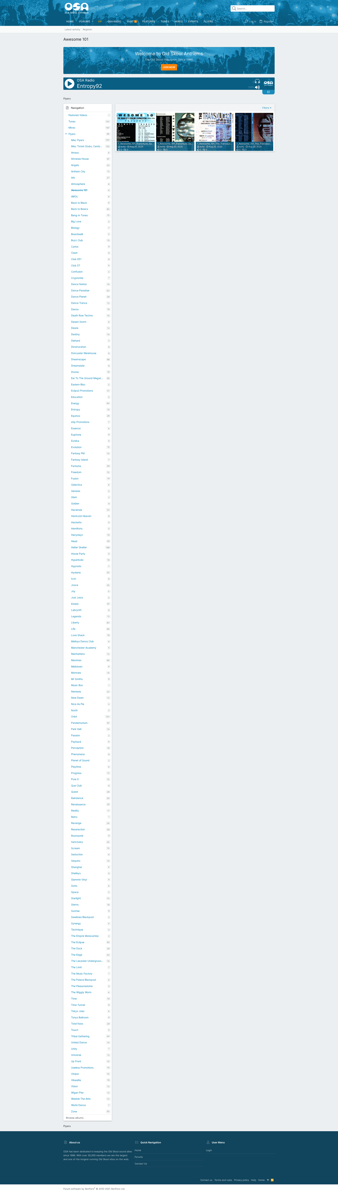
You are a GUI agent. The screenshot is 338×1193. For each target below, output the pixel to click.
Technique (77, 929)
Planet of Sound (80, 760)
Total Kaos (77, 1023)
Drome (75, 371)
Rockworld (77, 835)
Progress (76, 773)
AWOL (74, 196)
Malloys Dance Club (82, 641)
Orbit (74, 716)
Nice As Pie (77, 703)
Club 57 (75, 265)
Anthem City (78, 171)
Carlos (74, 246)
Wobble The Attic (81, 1098)
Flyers (71, 133)
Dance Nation (79, 284)
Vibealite (76, 1080)
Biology (75, 227)
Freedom (76, 472)
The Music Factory (81, 973)
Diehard (75, 340)
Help (253, 1180)
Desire (74, 327)
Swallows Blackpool (82, 917)
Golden (75, 503)
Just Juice (77, 597)
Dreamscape (78, 359)
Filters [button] (265, 107)
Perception (77, 747)
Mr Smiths (77, 678)
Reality (75, 810)
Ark (73, 177)
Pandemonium (79, 722)
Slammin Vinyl (79, 879)
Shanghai (76, 867)
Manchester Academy (83, 647)
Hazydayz (77, 534)
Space (75, 892)
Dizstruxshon (78, 346)
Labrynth (76, 609)
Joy (73, 591)
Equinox (75, 415)
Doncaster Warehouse (83, 353)
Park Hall (76, 728)
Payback (76, 741)
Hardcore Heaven (81, 515)
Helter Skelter (79, 547)
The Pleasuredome (82, 986)
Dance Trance (79, 302)
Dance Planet (78, 296)
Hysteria (76, 572)
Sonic (74, 885)
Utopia (75, 1073)
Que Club (76, 785)
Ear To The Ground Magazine (88, 378)
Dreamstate (77, 365)
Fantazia (76, 465)
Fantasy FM (77, 453)
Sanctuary (77, 841)
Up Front (76, 1061)
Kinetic (75, 603)
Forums (139, 1156)
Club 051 (76, 259)
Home (138, 1150)
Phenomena (78, 754)
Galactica (76, 484)
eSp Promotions (80, 421)
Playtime (76, 766)
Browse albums (74, 1117)
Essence (76, 428)
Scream (75, 848)
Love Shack (78, 635)
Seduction (77, 854)
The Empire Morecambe (85, 935)
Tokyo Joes (77, 1011)
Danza (75, 309)
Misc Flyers (77, 140)
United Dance (79, 1042)
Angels (75, 165)
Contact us (141, 1163)
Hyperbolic (77, 559)
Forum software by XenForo (94, 1188)
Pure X (75, 779)
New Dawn (77, 697)
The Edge (76, 954)
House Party (78, 553)
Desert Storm (78, 321)
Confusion (77, 271)
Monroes (76, 672)
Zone (74, 1111)
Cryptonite (77, 277)
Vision (74, 1086)
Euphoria (76, 434)
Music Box (77, 685)
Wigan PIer (77, 1092)
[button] (92, 21)
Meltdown (76, 666)
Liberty (75, 622)
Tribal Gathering (80, 1036)
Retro (74, 816)
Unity (74, 1048)
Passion (75, 735)
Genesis (75, 490)
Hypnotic (76, 566)
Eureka (75, 440)
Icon (73, 578)
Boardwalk (77, 234)
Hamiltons (76, 528)
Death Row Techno (82, 315)
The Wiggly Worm (81, 992)
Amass (75, 152)
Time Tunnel (78, 1004)
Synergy (76, 923)
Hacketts (76, 522)
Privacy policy (241, 1180)
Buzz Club (77, 240)
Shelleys (76, 873)
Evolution (76, 447)
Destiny (75, 334)
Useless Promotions (82, 1067)
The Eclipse (77, 942)
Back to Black (79, 202)
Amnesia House (80, 158)
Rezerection (78, 829)
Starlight (76, 898)
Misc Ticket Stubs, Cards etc (87, 146)
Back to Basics (79, 208)
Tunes (71, 121)
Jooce (74, 584)
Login (209, 1150)
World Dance (78, 1105)
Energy (75, 403)
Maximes (76, 660)
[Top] (268, 1180)
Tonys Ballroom (80, 1017)
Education (77, 396)
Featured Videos (77, 115)
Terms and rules (223, 1180)
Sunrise (75, 910)
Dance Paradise (80, 290)
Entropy (75, 409)
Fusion (75, 478)
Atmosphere (78, 183)
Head (74, 541)
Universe (76, 1054)
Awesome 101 (79, 190)
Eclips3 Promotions (82, 390)
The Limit (76, 967)
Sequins (75, 860)
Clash (74, 252)
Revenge (76, 823)
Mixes (71, 127)
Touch (74, 1029)
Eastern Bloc (78, 384)
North (74, 710)
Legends (76, 616)
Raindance (77, 798)
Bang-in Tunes (79, 215)
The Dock (76, 948)
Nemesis (76, 691)
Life (73, 628)
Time (74, 998)
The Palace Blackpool (83, 979)
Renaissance (78, 804)
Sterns (75, 904)
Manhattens (78, 653)
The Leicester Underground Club (88, 960)
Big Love (76, 221)
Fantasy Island (79, 459)
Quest (74, 791)
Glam (74, 497)
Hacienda (76, 509)
